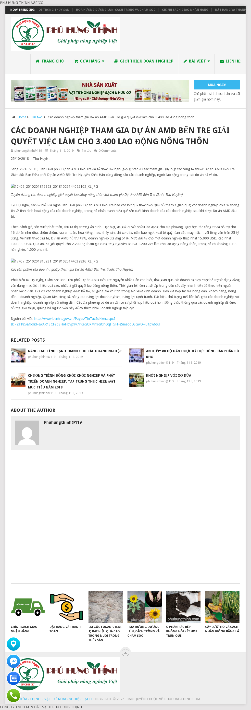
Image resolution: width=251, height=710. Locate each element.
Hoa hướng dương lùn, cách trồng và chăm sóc (106, 10)
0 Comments (107, 150)
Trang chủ (52, 61)
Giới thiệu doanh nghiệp (146, 61)
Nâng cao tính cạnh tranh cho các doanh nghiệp (75, 351)
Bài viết (197, 61)
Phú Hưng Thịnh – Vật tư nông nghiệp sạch (51, 699)
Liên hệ (233, 61)
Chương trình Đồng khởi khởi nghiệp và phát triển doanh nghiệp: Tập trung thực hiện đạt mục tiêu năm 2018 (71, 381)
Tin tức (86, 150)
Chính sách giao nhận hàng (176, 10)
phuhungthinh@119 (28, 150)
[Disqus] (125, 518)
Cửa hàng (89, 61)
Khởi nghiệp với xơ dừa (168, 375)
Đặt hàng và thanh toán (226, 10)
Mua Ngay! (217, 85)
